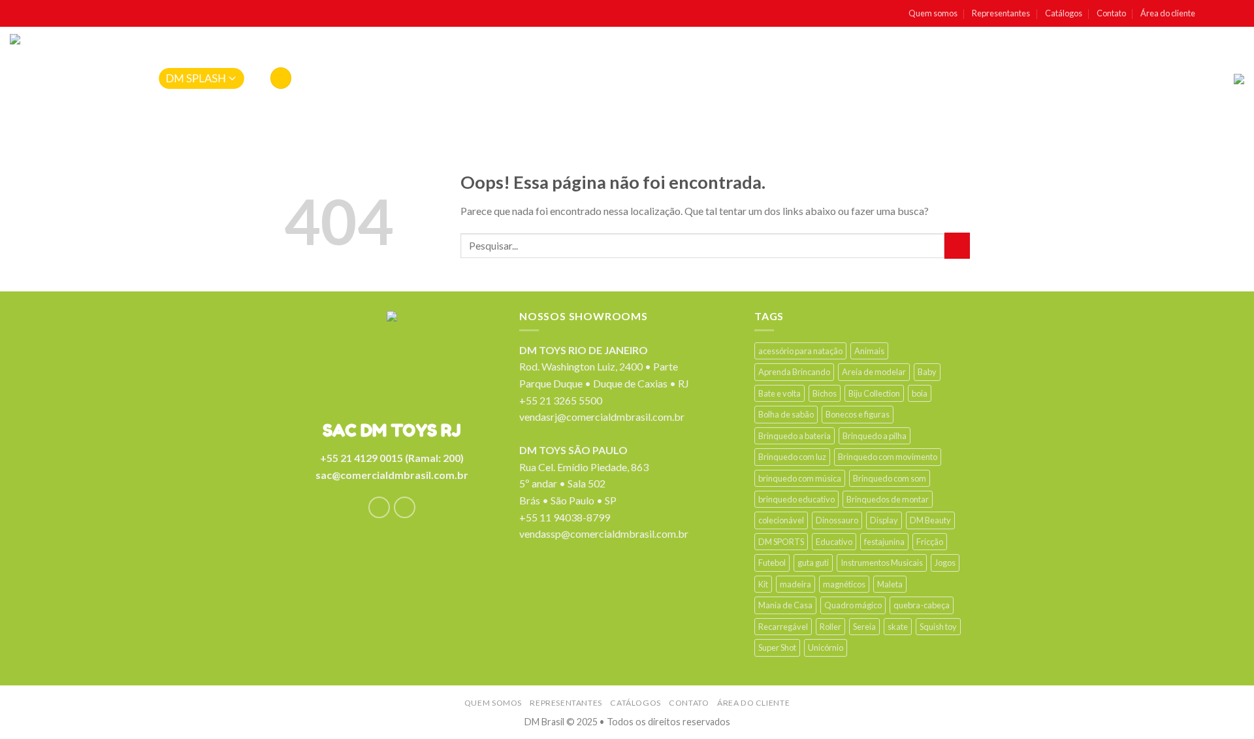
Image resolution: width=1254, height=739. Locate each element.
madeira (795, 584)
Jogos (945, 562)
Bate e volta (779, 393)
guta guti (813, 562)
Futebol (772, 562)
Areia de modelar (874, 372)
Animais (869, 351)
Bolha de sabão (786, 414)
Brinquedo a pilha (875, 436)
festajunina (884, 541)
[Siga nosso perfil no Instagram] (1224, 13)
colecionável (781, 520)
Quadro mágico (853, 605)
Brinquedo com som (889, 478)
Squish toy (938, 626)
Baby (927, 372)
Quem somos (932, 13)
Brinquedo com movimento (887, 457)
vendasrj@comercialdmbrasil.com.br (601, 416)
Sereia (864, 626)
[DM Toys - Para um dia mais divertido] (64, 79)
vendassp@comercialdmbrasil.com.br (603, 533)
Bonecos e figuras (858, 414)
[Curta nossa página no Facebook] (1210, 13)
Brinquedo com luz (792, 457)
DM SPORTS (781, 541)
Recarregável (783, 626)
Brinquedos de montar (887, 499)
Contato (1111, 13)
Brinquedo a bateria (794, 436)
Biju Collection (874, 393)
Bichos (824, 393)
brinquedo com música (799, 478)
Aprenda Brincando (794, 372)
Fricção (929, 541)
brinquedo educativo (796, 499)
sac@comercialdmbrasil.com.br (391, 474)
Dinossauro (837, 520)
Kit (763, 584)
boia (919, 393)
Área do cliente (1167, 13)
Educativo (834, 541)
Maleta (890, 584)
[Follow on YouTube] (1238, 13)
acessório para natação (800, 351)
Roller (830, 626)
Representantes (1001, 13)
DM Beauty (930, 520)
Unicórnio (825, 647)
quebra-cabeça (921, 605)
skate (898, 626)
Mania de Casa (785, 605)
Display (884, 520)
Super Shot (777, 647)
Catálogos (1063, 13)
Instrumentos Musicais (882, 562)
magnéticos (844, 584)
